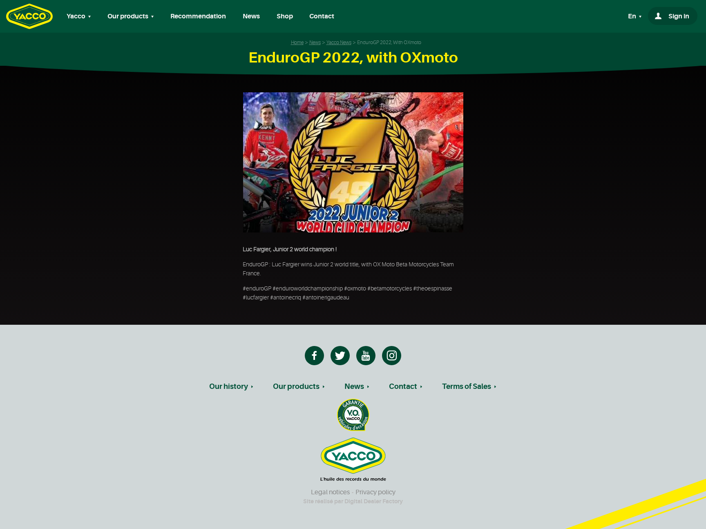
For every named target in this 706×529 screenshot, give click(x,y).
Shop (285, 16)
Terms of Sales (466, 386)
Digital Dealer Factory (373, 501)
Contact (321, 16)
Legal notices (330, 492)
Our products (296, 386)
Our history (228, 386)
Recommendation (198, 16)
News (251, 16)
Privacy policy (375, 492)
